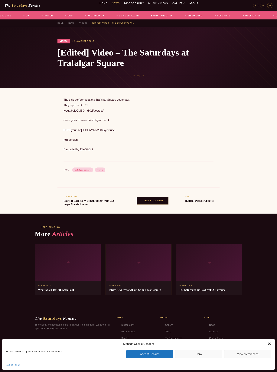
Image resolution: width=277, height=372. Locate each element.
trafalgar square (82, 170)
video (100, 170)
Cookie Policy (13, 365)
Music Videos (158, 3)
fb (270, 5)
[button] (269, 344)
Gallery (178, 3)
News (116, 3)
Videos (83, 23)
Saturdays (22, 5)
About (193, 3)
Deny (199, 354)
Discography (134, 3)
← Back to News (152, 200)
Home (103, 3)
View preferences (248, 354)
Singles (125, 338)
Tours (168, 331)
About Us (214, 331)
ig (263, 5)
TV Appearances (173, 338)
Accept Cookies (150, 354)
